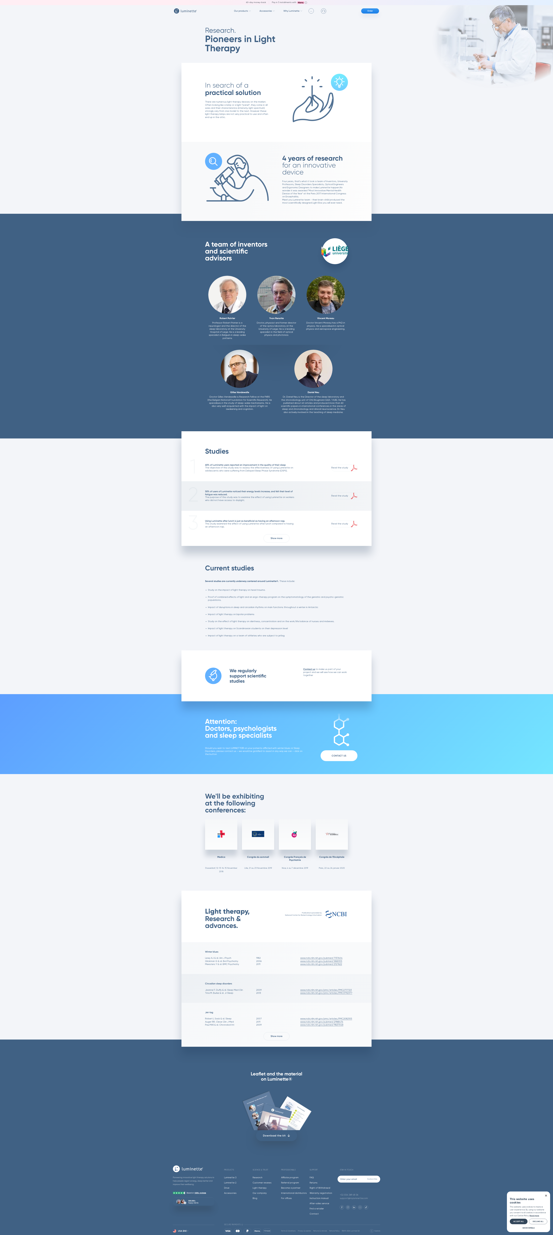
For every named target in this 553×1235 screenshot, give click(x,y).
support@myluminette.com (354, 1198)
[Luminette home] (193, 1168)
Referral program (290, 1183)
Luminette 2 (230, 1183)
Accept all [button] (518, 1221)
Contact (314, 1214)
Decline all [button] (538, 1221)
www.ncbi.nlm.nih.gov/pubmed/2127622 (321, 964)
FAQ (312, 1178)
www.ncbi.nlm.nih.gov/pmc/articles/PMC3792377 (326, 993)
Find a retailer (317, 1209)
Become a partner (290, 1188)
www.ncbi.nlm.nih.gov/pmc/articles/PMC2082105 (326, 1019)
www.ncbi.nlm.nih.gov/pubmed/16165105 (321, 961)
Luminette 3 (230, 1178)
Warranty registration (321, 1193)
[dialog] (528, 1211)
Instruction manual (319, 1198)
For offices (286, 1198)
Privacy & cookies (304, 1231)
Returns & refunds (320, 1231)
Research (257, 1178)
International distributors (294, 1193)
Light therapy (260, 1188)
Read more (534, 1216)
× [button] (546, 1196)
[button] (528, 1228)
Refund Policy (334, 1231)
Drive (226, 1188)
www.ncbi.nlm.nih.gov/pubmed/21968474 (321, 1022)
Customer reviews (262, 1183)
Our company (260, 1193)
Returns (313, 1183)
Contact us (309, 669)
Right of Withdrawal (320, 1188)
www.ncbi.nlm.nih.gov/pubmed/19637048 (321, 1025)
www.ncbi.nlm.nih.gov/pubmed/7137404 (321, 958)
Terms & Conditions (288, 1231)
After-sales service (319, 1203)
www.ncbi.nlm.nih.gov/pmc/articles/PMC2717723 (326, 990)
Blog (255, 1198)
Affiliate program (290, 1178)
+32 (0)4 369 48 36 (349, 1195)
